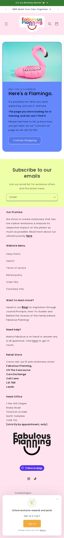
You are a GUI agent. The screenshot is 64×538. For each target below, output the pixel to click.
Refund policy (14, 275)
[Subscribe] (54, 197)
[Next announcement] (58, 9)
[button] (6, 23)
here (35, 340)
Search (10, 260)
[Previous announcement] (5, 9)
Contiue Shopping (25, 140)
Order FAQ (12, 282)
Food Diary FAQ (15, 289)
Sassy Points (13, 254)
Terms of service (16, 267)
